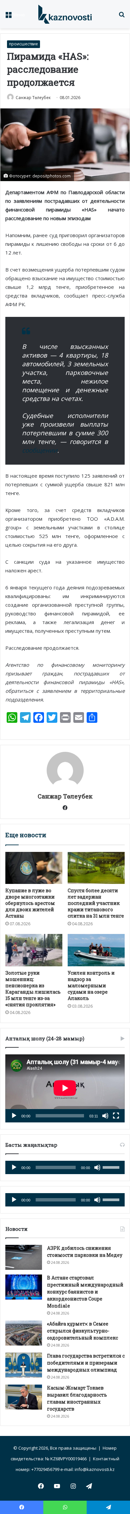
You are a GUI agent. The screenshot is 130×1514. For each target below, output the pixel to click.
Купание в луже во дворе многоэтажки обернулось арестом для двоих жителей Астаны (30, 903)
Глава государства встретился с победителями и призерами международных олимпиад (86, 1363)
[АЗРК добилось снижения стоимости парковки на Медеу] (23, 1257)
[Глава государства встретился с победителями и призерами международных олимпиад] (23, 1365)
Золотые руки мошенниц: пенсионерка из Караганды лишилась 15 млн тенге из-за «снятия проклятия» (33, 989)
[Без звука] (105, 1115)
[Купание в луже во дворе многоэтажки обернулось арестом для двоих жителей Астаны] (33, 868)
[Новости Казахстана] (65, 14)
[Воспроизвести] (14, 1115)
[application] (65, 1088)
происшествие (23, 44)
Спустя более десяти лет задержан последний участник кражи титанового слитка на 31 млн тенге (96, 903)
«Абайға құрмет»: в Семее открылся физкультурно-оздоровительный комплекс (82, 1331)
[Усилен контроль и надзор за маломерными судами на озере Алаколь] (96, 950)
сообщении (39, 450)
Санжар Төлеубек (33, 97)
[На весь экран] (116, 1115)
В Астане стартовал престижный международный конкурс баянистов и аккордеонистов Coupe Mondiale (85, 1292)
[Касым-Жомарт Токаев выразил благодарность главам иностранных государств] (23, 1397)
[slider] (112, 1167)
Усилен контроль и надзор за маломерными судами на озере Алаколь (91, 985)
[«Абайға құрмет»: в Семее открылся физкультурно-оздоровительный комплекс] (23, 1333)
